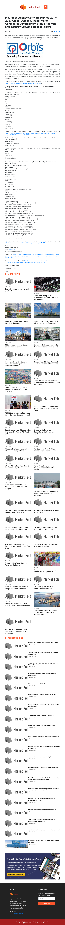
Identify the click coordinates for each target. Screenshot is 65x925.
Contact (43, 922)
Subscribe (47, 903)
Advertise (36, 922)
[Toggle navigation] (45, 7)
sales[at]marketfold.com (16, 913)
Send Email (12, 249)
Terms (21, 922)
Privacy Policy (28, 922)
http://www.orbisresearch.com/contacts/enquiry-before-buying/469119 (25, 243)
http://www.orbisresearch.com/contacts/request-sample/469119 (23, 83)
